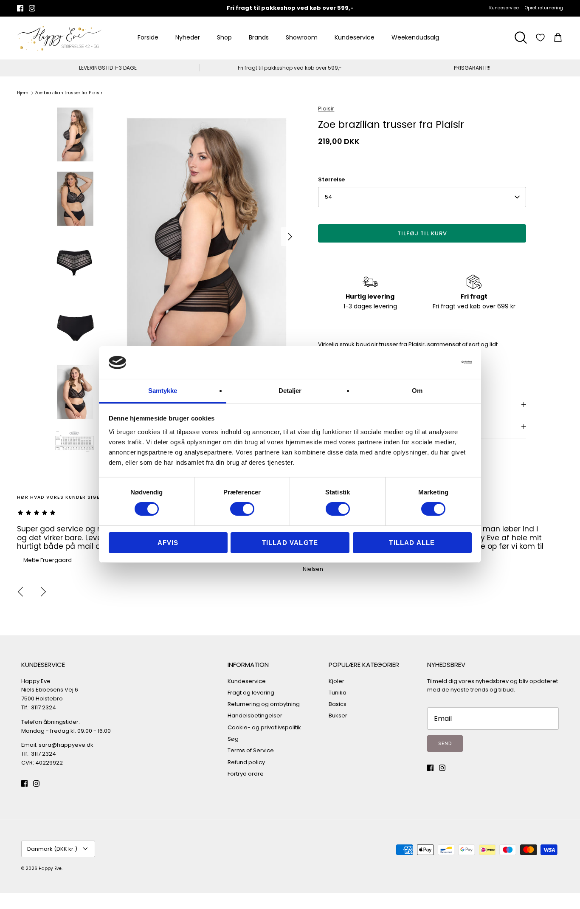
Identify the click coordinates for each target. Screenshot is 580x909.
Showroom (302, 37)
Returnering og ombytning (264, 704)
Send (445, 743)
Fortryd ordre (246, 774)
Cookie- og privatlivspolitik (264, 727)
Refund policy (246, 762)
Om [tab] (417, 390)
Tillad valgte (290, 542)
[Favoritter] (540, 38)
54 (328, 197)
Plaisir (326, 108)
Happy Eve (50, 868)
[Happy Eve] (59, 38)
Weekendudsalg (415, 37)
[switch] (242, 509)
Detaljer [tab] (290, 390)
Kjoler (336, 681)
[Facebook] (20, 8)
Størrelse (331, 179)
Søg (233, 739)
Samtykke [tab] (162, 390)
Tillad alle (412, 542)
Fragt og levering (251, 693)
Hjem (22, 93)
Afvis (168, 542)
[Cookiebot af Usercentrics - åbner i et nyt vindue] (434, 362)
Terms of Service (251, 750)
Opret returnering (544, 8)
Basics (337, 704)
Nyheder (187, 37)
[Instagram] (32, 8)
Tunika (337, 693)
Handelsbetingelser (255, 715)
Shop (224, 37)
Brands (259, 37)
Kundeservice (504, 8)
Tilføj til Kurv (422, 233)
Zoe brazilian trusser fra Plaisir (68, 93)
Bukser (338, 715)
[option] (206, 236)
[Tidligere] (20, 591)
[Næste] (290, 236)
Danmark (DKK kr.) (52, 849)
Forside (148, 37)
